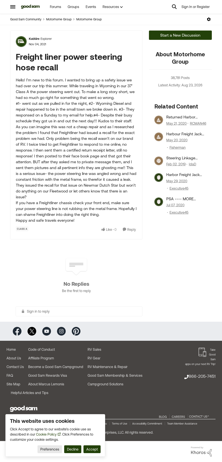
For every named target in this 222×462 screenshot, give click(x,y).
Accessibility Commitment (147, 423)
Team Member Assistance (182, 423)
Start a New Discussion (180, 35)
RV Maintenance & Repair (107, 367)
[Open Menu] (209, 19)
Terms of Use (119, 423)
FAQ (10, 375)
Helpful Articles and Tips (29, 393)
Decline (72, 449)
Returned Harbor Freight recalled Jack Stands (183, 117)
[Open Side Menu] (13, 6)
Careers (178, 416)
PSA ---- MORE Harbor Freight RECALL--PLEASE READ (181, 199)
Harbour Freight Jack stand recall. (184, 134)
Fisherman (178, 147)
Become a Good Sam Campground (55, 367)
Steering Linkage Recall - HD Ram (180, 158)
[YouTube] (46, 331)
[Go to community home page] (30, 6)
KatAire (34, 38)
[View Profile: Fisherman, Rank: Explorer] (158, 136)
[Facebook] (17, 331)
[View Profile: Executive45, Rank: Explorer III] (158, 177)
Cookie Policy (46, 434)
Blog (163, 416)
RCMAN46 (198, 123)
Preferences (49, 449)
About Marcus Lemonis (46, 384)
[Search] (174, 6)
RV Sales (94, 349)
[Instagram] (61, 331)
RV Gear (94, 358)
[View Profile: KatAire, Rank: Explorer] (21, 41)
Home (11, 349)
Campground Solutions (105, 384)
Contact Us (15, 367)
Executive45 (179, 188)
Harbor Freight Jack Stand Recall (183, 174)
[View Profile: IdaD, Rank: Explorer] (158, 161)
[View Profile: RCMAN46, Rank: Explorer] (158, 120)
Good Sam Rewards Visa (47, 375)
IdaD (192, 164)
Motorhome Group (59, 19)
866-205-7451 (202, 376)
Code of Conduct (41, 349)
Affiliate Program (41, 358)
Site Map (13, 384)
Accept (92, 449)
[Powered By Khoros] (201, 452)
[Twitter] (32, 331)
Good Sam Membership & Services (115, 375)
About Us (14, 358)
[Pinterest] (76, 331)
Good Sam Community (25, 19)
